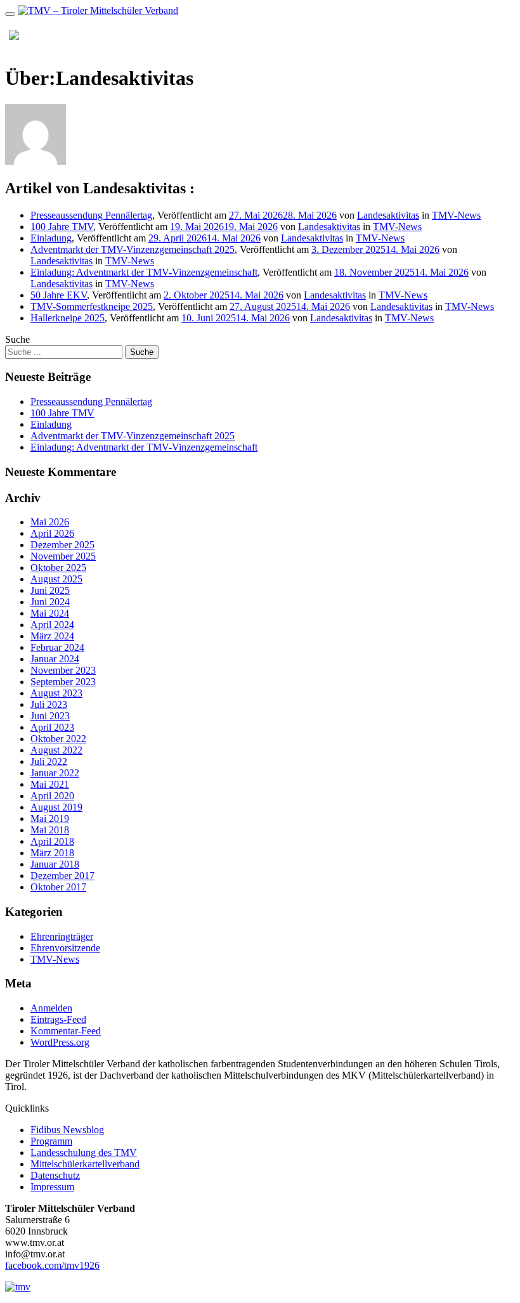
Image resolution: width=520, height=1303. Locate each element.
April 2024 (52, 624)
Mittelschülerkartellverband (85, 1164)
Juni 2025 (50, 590)
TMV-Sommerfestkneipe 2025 (91, 306)
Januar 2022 (54, 772)
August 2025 (56, 579)
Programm (51, 1141)
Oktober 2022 (58, 738)
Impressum (52, 1186)
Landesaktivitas (388, 215)
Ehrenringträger (61, 936)
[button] (480, 34)
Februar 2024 (57, 647)
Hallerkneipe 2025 (67, 317)
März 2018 (52, 852)
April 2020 (52, 795)
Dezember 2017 (62, 875)
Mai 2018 (49, 830)
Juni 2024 (50, 601)
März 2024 (52, 636)
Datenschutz (55, 1175)
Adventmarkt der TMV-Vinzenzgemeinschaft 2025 (132, 249)
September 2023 (63, 681)
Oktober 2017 (58, 887)
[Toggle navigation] (10, 14)
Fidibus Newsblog (67, 1129)
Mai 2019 (49, 818)
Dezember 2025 (62, 544)
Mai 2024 (49, 613)
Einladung (51, 238)
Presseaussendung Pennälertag (91, 215)
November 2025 (63, 556)
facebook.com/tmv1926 (52, 1265)
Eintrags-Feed (58, 1019)
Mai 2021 (49, 784)
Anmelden (51, 1008)
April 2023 (52, 727)
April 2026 (52, 533)
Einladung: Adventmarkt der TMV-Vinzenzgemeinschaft (143, 272)
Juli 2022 (48, 761)
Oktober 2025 (58, 567)
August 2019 (56, 807)
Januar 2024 (54, 658)
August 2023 (56, 693)
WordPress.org (59, 1042)
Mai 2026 (49, 522)
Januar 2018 (54, 864)
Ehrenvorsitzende (65, 947)
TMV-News (456, 215)
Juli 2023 (48, 704)
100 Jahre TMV (61, 226)
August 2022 (56, 750)
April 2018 (52, 841)
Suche (17, 339)
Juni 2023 (50, 715)
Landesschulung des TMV (83, 1152)
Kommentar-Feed (65, 1030)
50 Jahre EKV (58, 295)
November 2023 (63, 670)
